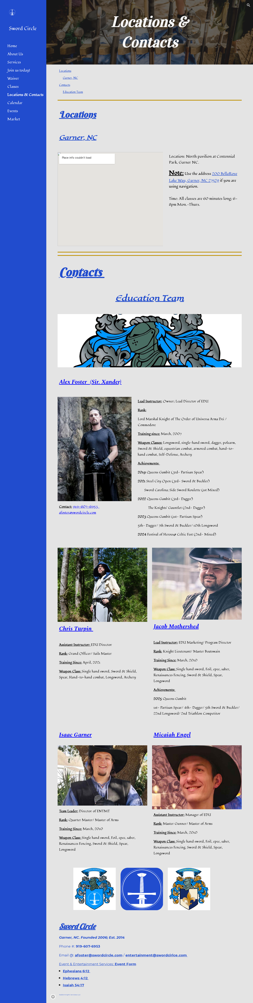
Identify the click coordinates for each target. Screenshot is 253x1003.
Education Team (73, 92)
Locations (65, 71)
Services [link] (14, 62)
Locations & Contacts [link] (25, 94)
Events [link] (12, 111)
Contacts (64, 85)
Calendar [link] (15, 103)
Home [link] (12, 46)
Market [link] (13, 119)
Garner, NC (70, 78)
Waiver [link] (13, 78)
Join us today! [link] (18, 70)
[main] (149, 32)
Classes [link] (13, 86)
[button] (248, 5)
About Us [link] (15, 54)
